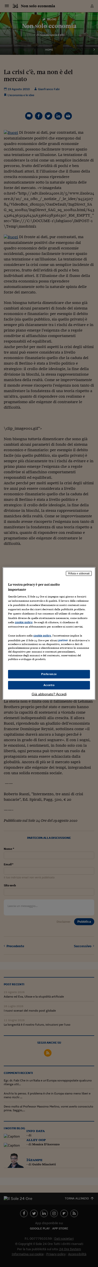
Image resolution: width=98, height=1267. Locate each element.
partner (63, 640)
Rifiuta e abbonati (78, 573)
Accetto (49, 685)
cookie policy (23, 621)
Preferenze (49, 674)
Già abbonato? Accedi (49, 694)
